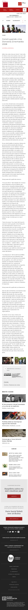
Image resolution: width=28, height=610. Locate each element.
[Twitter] (10, 532)
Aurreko (11, 10)
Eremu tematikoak (14, 566)
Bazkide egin (13, 540)
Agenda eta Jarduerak (14, 574)
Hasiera (8, 20)
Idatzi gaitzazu (13, 549)
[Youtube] (13, 532)
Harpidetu (18, 9)
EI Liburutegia (14, 571)
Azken (5, 10)
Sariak (14, 576)
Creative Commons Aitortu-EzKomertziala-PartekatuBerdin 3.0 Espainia (16, 375)
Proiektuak (14, 569)
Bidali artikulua (14, 518)
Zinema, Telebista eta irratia (12, 385)
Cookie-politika (14, 587)
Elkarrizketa (16, 20)
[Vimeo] (18, 532)
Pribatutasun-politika (14, 584)
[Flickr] (16, 532)
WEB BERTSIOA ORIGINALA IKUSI (14, 369)
